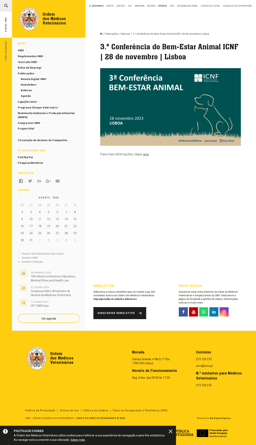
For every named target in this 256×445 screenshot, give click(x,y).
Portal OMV (6, 24)
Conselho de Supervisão (237, 6)
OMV (21, 50)
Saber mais (78, 439)
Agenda (26, 95)
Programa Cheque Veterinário (37, 107)
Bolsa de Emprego (29, 67)
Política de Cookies (95, 410)
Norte (110, 6)
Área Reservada (6, 50)
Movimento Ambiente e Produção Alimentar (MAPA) (46, 115)
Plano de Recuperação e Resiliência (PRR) (140, 410)
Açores (151, 6)
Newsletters (28, 84)
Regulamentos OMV (30, 56)
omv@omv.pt (204, 365)
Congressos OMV (29, 122)
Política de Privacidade (40, 410)
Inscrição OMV (27, 62)
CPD (172, 6)
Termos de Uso (69, 410)
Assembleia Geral (187, 6)
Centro (120, 6)
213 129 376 (204, 385)
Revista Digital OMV (33, 79)
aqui (146, 154)
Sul (130, 6)
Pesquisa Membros (30, 162)
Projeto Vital (26, 128)
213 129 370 (204, 359)
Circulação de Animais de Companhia (42, 140)
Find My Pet (25, 157)
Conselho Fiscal (210, 6)
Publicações (112, 33)
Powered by (214, 418)
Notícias (125, 33)
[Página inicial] (102, 34)
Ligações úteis (27, 101)
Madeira (139, 6)
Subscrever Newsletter (116, 313)
